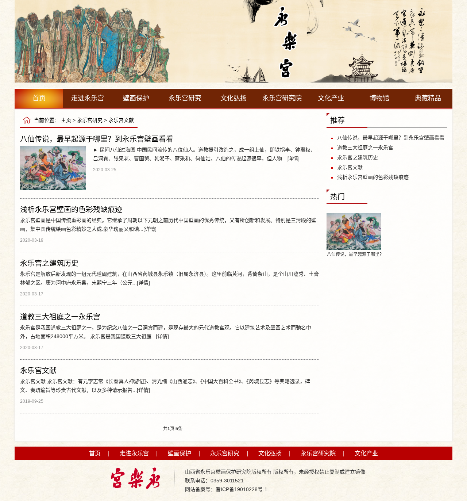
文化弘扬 (233, 98)
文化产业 (331, 98)
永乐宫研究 (185, 98)
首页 (39, 98)
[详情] (293, 158)
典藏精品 (428, 98)
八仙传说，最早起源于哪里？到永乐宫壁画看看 (96, 139)
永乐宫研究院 (282, 98)
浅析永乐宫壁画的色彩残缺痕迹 (71, 209)
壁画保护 (136, 98)
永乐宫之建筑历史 (49, 263)
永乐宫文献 (121, 120)
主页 (66, 120)
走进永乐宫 (87, 98)
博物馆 (379, 98)
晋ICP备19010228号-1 (241, 489)
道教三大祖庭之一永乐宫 (60, 317)
